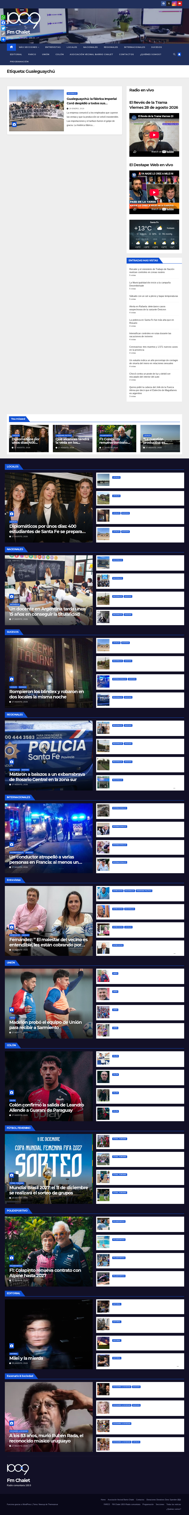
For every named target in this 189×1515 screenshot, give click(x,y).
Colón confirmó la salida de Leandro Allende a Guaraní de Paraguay (46, 1107)
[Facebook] (3, 23)
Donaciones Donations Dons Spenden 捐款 (164, 1500)
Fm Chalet (18, 32)
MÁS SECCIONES (28, 47)
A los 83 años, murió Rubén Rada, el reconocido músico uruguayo (46, 1438)
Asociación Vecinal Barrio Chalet (91, 54)
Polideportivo (106, 435)
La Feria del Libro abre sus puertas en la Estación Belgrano (144, 1446)
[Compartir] (3, 39)
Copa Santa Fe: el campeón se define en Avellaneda (140, 1179)
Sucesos (156, 47)
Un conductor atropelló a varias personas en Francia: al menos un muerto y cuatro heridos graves (44, 862)
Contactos (126, 54)
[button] (174, 54)
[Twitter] (3, 28)
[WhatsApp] (3, 17)
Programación (19, 61)
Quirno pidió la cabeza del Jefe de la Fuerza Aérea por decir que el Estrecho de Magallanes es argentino (153, 390)
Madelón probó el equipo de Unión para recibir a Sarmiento (45, 1025)
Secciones (160, 1504)
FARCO (32, 54)
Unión (45, 54)
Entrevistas (53, 47)
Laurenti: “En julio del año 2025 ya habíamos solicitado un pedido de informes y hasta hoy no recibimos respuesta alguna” (143, 953)
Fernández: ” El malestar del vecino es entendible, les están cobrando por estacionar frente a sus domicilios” (48, 945)
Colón (59, 54)
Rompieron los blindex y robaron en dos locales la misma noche (46, 694)
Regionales (111, 47)
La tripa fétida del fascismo (127, 1308)
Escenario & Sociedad (19, 1431)
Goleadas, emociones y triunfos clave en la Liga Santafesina (145, 1143)
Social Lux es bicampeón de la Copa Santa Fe (137, 1161)
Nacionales (90, 47)
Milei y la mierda (26, 1358)
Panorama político (63, 435)
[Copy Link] (3, 34)
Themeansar (53, 1504)
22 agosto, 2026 (20, 950)
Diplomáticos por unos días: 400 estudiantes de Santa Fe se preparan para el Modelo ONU (47, 531)
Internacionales (134, 47)
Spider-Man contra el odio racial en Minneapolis (138, 849)
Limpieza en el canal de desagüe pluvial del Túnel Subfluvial (145, 500)
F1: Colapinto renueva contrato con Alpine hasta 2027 (45, 1273)
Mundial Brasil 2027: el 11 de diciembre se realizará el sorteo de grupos (48, 1190)
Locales (72, 47)
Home (103, 1500)
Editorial (16, 54)
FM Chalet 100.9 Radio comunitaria (126, 1504)
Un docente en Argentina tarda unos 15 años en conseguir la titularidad (47, 611)
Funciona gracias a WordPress (19, 1504)
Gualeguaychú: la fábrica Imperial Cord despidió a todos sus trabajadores (92, 103)
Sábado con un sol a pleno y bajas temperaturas (153, 296)
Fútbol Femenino (16, 1183)
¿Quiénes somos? (150, 54)
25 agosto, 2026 (20, 1198)
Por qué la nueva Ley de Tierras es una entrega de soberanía (145, 1344)
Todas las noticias (173, 1504)
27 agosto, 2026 (22, 448)
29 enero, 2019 (76, 109)
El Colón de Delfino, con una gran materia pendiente (140, 1115)
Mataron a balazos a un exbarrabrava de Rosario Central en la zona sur (47, 777)
